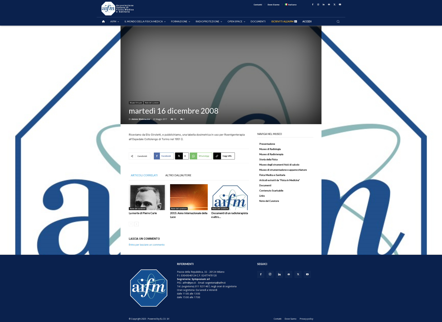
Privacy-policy (306, 318)
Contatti (277, 318)
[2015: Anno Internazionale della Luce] (189, 197)
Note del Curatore (269, 200)
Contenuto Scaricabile (271, 190)
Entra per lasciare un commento (147, 244)
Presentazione (267, 143)
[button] (338, 21)
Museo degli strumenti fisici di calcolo (279, 164)
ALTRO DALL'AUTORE (178, 175)
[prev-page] (131, 224)
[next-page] (136, 224)
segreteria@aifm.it (215, 282)
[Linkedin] (324, 5)
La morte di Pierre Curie (143, 213)
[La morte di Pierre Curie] (147, 197)
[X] (335, 5)
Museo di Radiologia (270, 149)
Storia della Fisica (268, 159)
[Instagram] (318, 5)
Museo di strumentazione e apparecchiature (283, 169)
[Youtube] (340, 5)
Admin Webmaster (141, 119)
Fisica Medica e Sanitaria (272, 174)
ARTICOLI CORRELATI (144, 175)
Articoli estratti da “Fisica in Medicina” (279, 180)
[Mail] (329, 5)
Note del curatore (152, 103)
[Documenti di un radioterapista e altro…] (230, 197)
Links (262, 195)
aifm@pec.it (189, 282)
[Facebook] (313, 5)
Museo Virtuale (136, 103)
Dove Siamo (290, 318)
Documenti (265, 185)
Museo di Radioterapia (271, 154)
